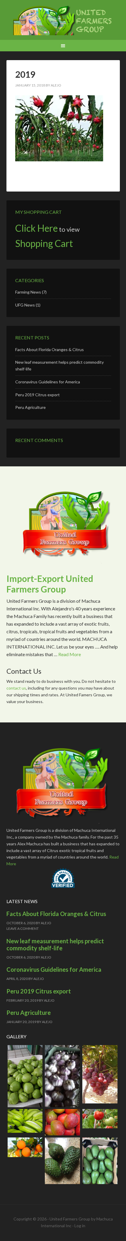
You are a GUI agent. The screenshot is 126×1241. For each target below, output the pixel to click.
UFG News (25, 304)
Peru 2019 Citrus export (37, 394)
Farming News (28, 291)
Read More (69, 654)
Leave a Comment (22, 928)
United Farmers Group (63, 20)
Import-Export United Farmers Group (49, 583)
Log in (79, 1225)
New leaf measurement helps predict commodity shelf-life (55, 944)
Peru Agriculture (30, 407)
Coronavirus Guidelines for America (47, 381)
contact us (16, 687)
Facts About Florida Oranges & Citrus (49, 349)
